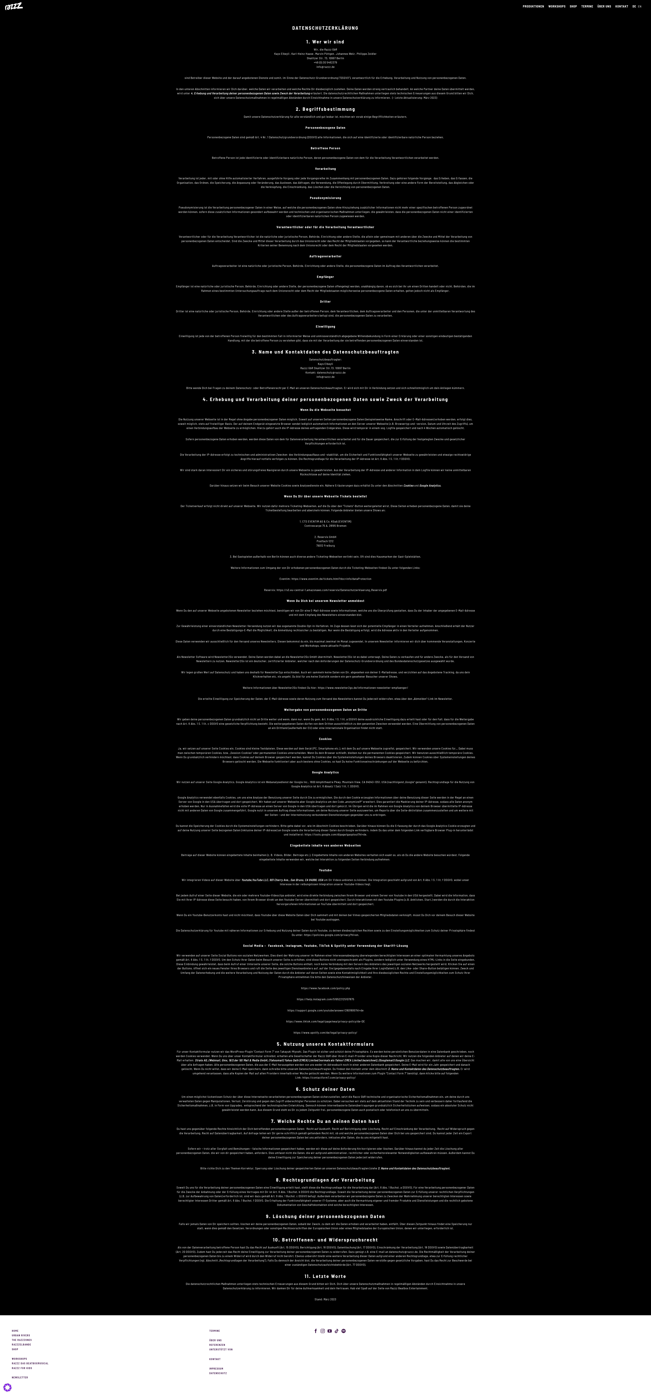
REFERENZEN (217, 1345)
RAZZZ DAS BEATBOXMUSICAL (30, 1363)
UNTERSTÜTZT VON (221, 1350)
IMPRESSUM (216, 1369)
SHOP (15, 1349)
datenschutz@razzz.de (331, 372)
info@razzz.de (326, 376)
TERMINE (214, 1331)
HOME (15, 1331)
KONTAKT (215, 1359)
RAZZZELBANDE (21, 1345)
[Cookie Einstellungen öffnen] (7, 1390)
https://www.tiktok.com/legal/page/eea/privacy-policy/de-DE (325, 1021)
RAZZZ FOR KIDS (22, 1368)
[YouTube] (330, 1331)
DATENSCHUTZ (218, 1373)
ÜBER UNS (215, 1340)
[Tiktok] (336, 1331)
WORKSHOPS (19, 1359)
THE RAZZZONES (22, 1340)
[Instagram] (323, 1331)
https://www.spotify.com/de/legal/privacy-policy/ (325, 1032)
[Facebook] (316, 1331)
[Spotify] (343, 1331)
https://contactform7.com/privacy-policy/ (329, 1077)
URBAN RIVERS (21, 1335)
